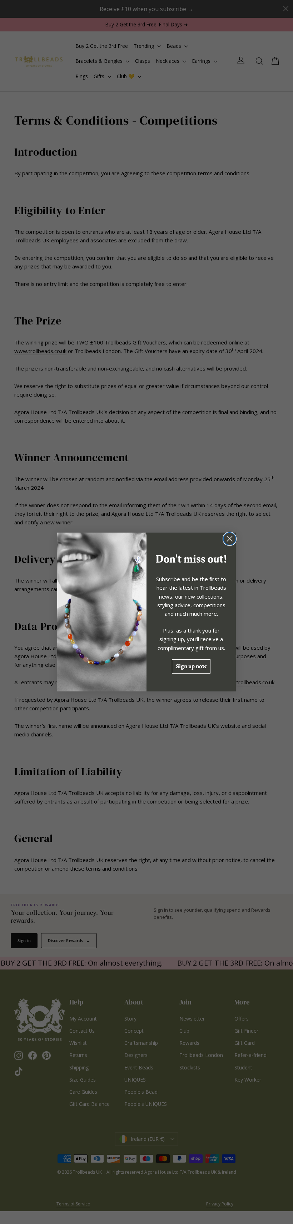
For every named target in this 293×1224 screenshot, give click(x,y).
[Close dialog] (229, 539)
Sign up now (191, 666)
